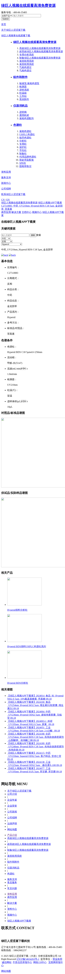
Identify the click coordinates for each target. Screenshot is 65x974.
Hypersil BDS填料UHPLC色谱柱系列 (26, 646)
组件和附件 (20, 77)
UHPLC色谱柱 (27, 134)
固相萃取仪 (25, 166)
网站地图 (12, 829)
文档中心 (26, 212)
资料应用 (6, 172)
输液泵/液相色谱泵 (29, 83)
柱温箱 (23, 93)
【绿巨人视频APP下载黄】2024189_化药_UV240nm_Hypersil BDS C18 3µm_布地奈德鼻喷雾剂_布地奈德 (35, 746)
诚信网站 (6, 962)
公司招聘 (6, 188)
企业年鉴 (12, 800)
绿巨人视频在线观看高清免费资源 (28, 5)
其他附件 (24, 99)
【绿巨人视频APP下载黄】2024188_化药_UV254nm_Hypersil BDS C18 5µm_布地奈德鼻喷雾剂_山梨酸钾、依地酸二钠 (35, 737)
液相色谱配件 (26, 118)
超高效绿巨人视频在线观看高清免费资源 (41, 51)
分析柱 (23, 141)
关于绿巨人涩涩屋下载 (13, 30)
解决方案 (16, 212)
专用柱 (23, 144)
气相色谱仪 (25, 67)
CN (3, 199)
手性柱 (23, 150)
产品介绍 (12, 835)
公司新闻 (12, 811)
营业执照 (57, 959)
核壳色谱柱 (25, 137)
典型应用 (6, 212)
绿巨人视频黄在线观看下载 (15, 35)
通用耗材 (24, 115)
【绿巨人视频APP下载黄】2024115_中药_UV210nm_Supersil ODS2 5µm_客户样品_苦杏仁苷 (34, 756)
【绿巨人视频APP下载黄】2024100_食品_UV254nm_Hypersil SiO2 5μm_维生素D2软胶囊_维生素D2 (35, 705)
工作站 (23, 96)
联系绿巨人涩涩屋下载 (13, 194)
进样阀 (23, 112)
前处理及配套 (26, 160)
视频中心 (37, 212)
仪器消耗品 (20, 105)
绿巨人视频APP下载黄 (50, 202)
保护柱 (23, 147)
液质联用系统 (26, 61)
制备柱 (23, 153)
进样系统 (24, 89)
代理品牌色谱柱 (27, 156)
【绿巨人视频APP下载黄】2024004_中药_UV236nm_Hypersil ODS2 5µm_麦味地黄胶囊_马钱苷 (34, 714)
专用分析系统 (26, 54)
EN (8, 199)
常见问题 (12, 888)
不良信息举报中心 (22, 962)
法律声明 (12, 823)
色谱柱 (17, 124)
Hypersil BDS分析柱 (17, 683)
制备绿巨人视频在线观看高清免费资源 (39, 58)
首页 (3, 24)
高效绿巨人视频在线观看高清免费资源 (39, 48)
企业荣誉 (12, 805)
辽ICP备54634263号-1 (28, 959)
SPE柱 (22, 163)
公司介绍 (12, 794)
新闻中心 (6, 183)
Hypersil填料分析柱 (17, 610)
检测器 (23, 86)
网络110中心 (40, 962)
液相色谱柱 (25, 131)
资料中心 (12, 909)
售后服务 (12, 882)
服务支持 (6, 177)
